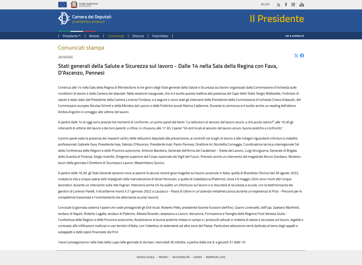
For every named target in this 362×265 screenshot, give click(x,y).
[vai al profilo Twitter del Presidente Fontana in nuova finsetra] (278, 4)
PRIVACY (164, 257)
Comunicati (116, 35)
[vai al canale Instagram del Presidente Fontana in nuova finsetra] (293, 4)
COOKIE (197, 257)
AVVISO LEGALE (146, 257)
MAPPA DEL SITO (215, 257)
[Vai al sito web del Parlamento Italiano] (84, 4)
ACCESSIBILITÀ (181, 257)
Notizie (94, 35)
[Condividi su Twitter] (296, 55)
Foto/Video (160, 35)
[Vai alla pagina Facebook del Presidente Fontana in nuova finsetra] (286, 4)
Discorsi (138, 35)
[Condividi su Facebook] (302, 55)
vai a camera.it (294, 35)
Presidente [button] (70, 35)
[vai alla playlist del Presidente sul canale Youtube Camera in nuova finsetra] (301, 4)
